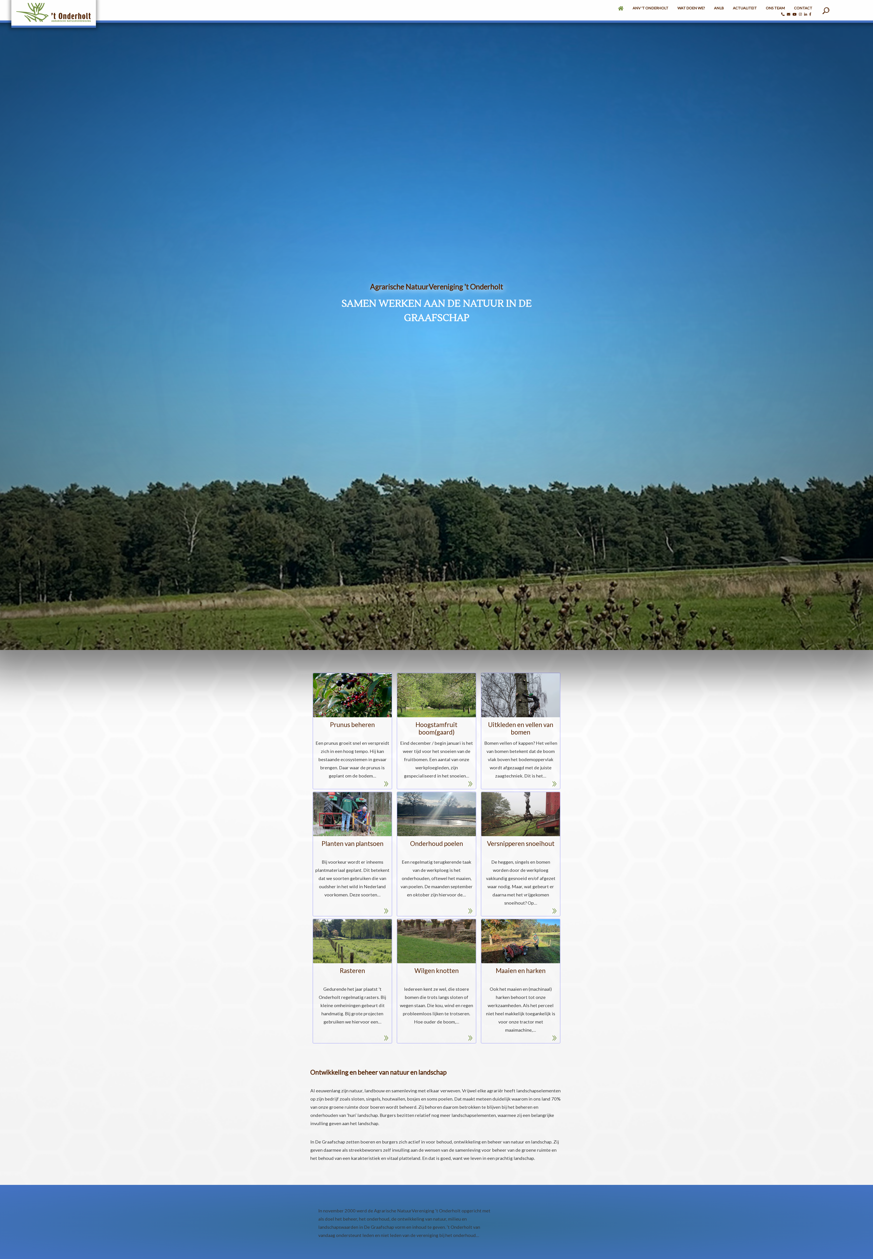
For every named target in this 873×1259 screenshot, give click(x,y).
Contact (803, 8)
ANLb (719, 8)
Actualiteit (745, 8)
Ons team (775, 8)
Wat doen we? (691, 8)
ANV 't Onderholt (650, 8)
